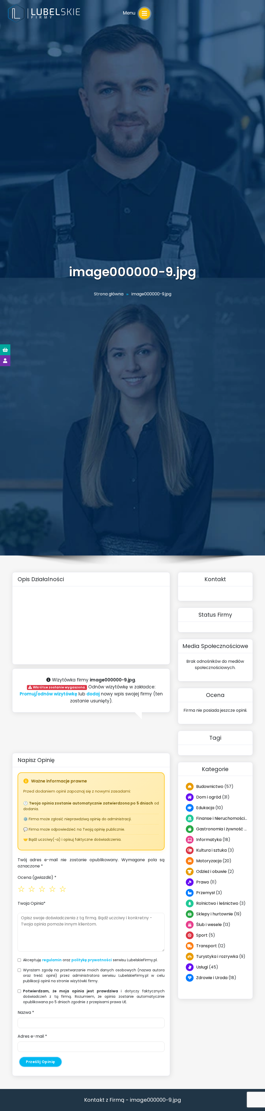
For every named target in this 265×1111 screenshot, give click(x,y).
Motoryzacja (209, 861)
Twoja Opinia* (32, 903)
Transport (206, 946)
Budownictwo (209, 786)
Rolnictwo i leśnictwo (217, 903)
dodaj (93, 694)
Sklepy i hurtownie (214, 914)
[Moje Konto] (5, 360)
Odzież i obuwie (211, 871)
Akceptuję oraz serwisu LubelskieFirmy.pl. (90, 960)
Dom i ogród (208, 797)
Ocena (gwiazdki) (37, 877)
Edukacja (205, 808)
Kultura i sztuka (211, 850)
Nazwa (26, 1012)
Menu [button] (130, 13)
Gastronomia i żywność (219, 829)
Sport (202, 935)
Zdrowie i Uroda (211, 978)
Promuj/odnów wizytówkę (48, 694)
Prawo (202, 882)
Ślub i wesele (209, 925)
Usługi (202, 967)
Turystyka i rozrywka (217, 956)
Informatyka (209, 840)
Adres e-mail (32, 1036)
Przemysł (205, 893)
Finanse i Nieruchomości (220, 818)
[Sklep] (5, 349)
